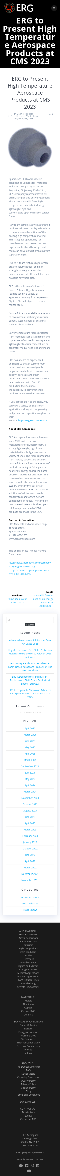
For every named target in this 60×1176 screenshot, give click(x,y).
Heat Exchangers (27, 934)
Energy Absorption (27, 1032)
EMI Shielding (28, 983)
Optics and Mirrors (27, 966)
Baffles (27, 955)
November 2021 (30, 880)
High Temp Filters (28, 948)
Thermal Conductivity (28, 1042)
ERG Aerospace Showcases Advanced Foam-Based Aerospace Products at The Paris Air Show (30, 667)
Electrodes (27, 959)
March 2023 (30, 829)
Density (27, 1028)
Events (27, 1115)
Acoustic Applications (28, 976)
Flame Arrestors (27, 941)
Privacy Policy (28, 1084)
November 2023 (30, 797)
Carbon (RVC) (28, 1011)
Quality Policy (28, 1080)
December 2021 (30, 873)
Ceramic (27, 1014)
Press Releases (18, 116)
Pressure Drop (27, 1035)
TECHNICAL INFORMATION (27, 1021)
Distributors (28, 1112)
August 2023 (30, 810)
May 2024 (30, 779)
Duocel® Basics (27, 1025)
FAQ (28, 1070)
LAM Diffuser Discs (28, 979)
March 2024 (30, 791)
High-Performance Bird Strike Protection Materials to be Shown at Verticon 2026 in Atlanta (30, 653)
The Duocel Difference (27, 1066)
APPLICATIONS (27, 931)
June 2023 (30, 816)
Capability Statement (28, 1077)
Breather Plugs (27, 962)
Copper (27, 1007)
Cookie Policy (28, 1087)
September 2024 (30, 766)
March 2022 (30, 867)
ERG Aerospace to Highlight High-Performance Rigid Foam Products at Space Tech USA (30, 680)
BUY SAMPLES (28, 1101)
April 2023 (30, 823)
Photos (27, 1049)
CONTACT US (27, 1108)
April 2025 (30, 753)
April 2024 (30, 785)
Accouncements (30, 897)
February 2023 (30, 835)
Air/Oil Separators (28, 938)
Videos (27, 1053)
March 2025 (30, 760)
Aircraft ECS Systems (28, 986)
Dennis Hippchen (25, 113)
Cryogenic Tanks (27, 969)
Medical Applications (27, 973)
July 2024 (30, 772)
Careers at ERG (27, 1119)
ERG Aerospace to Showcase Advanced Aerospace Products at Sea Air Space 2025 (30, 693)
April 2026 (30, 728)
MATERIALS (27, 997)
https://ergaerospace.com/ (32, 420)
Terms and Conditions (27, 1094)
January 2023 (30, 842)
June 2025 (30, 741)
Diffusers (27, 945)
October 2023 (30, 804)
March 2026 (30, 734)
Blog (27, 1091)
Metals (27, 1000)
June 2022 (30, 854)
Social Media (27, 1073)
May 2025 (30, 747)
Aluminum (28, 1004)
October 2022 (30, 848)
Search (30, 624)
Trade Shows (32, 116)
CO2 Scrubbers (27, 952)
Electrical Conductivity (27, 1046)
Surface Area (27, 1039)
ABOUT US (28, 1063)
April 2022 (30, 861)
